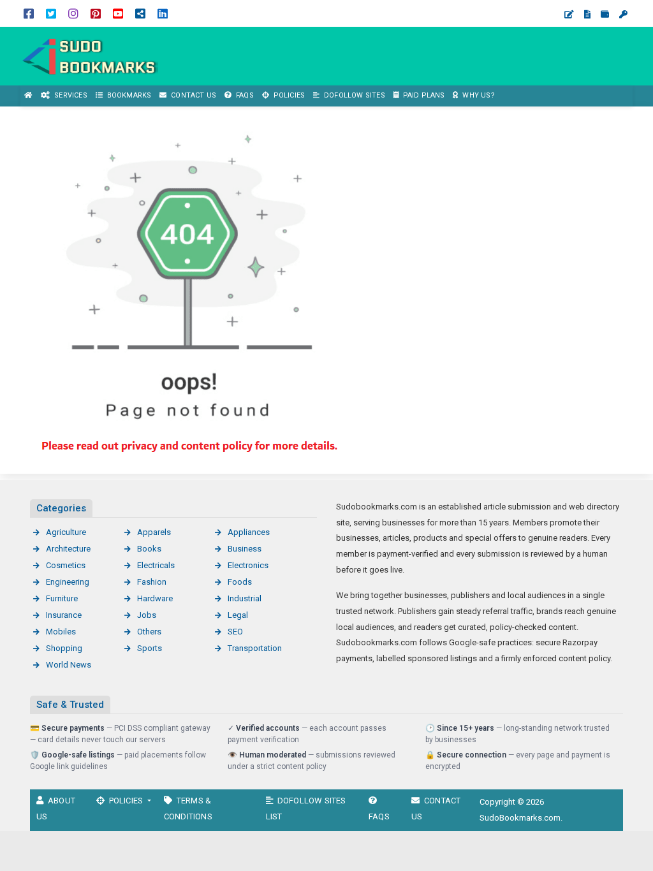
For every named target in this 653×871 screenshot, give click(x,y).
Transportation (255, 648)
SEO (235, 631)
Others (149, 631)
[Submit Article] (569, 14)
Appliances (249, 532)
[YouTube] (118, 13)
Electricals (156, 565)
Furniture (62, 598)
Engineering (67, 582)
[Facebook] (29, 13)
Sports (149, 648)
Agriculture (66, 532)
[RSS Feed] (140, 13)
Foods (240, 582)
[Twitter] (51, 13)
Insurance (64, 615)
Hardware (155, 598)
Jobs (146, 615)
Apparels (154, 532)
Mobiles (61, 631)
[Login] (623, 14)
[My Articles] (587, 14)
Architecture (68, 548)
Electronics (248, 565)
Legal (238, 615)
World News (68, 665)
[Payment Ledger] (605, 14)
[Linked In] (163, 13)
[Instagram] (73, 13)
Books (149, 548)
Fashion (151, 582)
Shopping (64, 648)
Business (244, 548)
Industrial (244, 598)
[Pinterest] (96, 13)
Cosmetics (65, 565)
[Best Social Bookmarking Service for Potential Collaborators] (89, 55)
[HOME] (28, 95)
